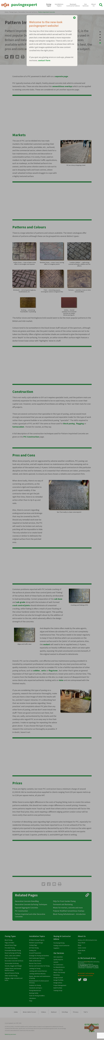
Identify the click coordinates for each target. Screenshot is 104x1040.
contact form (44, 60)
